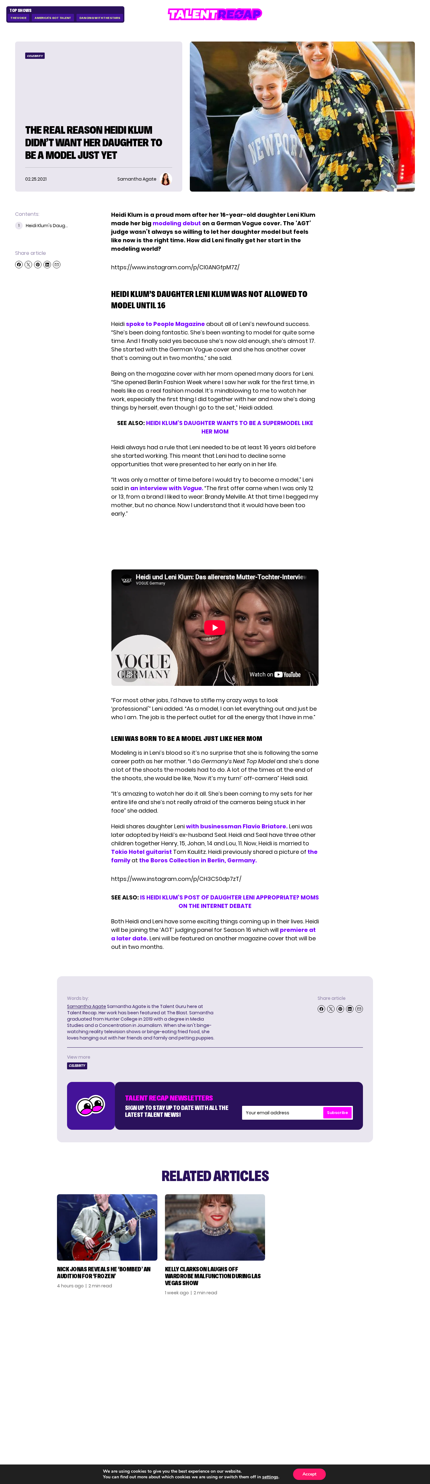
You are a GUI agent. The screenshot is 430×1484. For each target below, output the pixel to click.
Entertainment (311, 1356)
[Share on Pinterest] (38, 264)
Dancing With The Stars (99, 18)
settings (270, 1477)
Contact (366, 1346)
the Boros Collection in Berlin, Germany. (198, 860)
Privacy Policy (373, 1356)
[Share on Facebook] (19, 264)
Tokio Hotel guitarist (141, 852)
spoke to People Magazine (165, 324)
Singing (300, 1346)
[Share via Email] (56, 264)
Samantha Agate (86, 1006)
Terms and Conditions (370, 1370)
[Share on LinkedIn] (47, 264)
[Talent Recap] (215, 14)
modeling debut (177, 223)
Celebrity (35, 56)
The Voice (18, 18)
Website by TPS (398, 1411)
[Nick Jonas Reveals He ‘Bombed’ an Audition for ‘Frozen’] (107, 1227)
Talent (299, 1336)
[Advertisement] (214, 543)
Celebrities (305, 1367)
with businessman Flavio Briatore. (237, 826)
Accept (309, 1474)
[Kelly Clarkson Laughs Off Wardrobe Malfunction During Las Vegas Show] (215, 1227)
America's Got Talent (53, 18)
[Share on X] (28, 264)
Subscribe (337, 1112)
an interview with (166, 488)
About (362, 1336)
